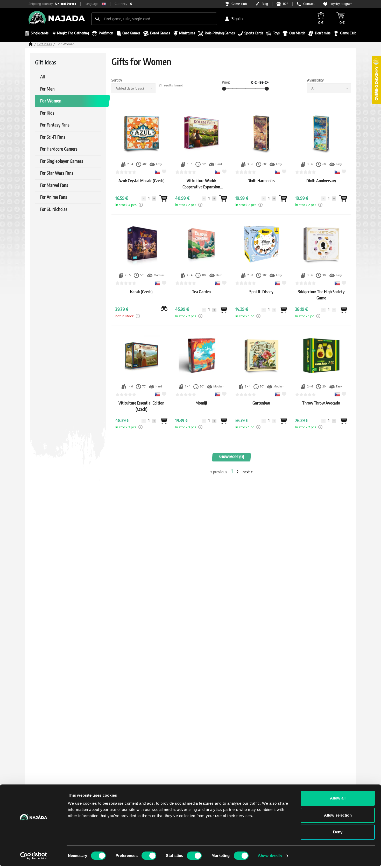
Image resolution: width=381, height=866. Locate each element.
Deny (337, 832)
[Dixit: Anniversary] (321, 186)
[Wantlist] (163, 198)
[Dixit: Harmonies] (261, 186)
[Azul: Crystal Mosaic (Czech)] (141, 186)
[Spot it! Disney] (261, 297)
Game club (239, 4)
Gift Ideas (44, 44)
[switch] (149, 856)
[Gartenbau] (261, 408)
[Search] (97, 19)
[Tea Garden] (201, 297)
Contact (309, 4)
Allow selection (338, 815)
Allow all (337, 798)
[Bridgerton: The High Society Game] (321, 303)
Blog (265, 4)
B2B (285, 4)
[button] (141, 205)
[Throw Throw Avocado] (321, 408)
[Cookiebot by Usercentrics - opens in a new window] (33, 856)
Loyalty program (341, 4)
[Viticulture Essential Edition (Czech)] (141, 414)
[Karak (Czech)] (141, 297)
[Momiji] (201, 408)
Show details (270, 856)
